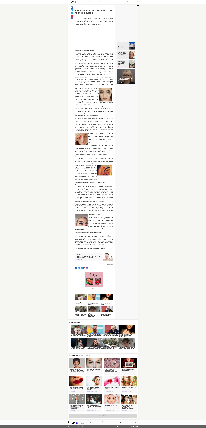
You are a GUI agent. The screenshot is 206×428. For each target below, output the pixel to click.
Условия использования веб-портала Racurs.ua (77, 426)
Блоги (106, 1)
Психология (88, 355)
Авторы (109, 426)
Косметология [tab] (74, 355)
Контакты (104, 426)
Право (90, 1)
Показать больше (103, 415)
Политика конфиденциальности (94, 426)
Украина (96, 1)
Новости (84, 1)
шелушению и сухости (88, 56)
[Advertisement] (93, 37)
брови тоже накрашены (95, 220)
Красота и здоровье (114, 1)
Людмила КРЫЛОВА (85, 251)
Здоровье (81, 355)
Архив (114, 426)
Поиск (118, 426)
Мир (101, 1)
